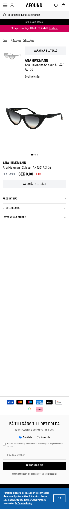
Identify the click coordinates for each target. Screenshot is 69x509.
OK (59, 498)
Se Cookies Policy (23, 503)
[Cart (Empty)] (63, 5)
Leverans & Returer (14, 217)
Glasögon (17, 40)
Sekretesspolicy (51, 474)
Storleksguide (11, 208)
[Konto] (12, 5)
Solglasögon (28, 40)
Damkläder (28, 437)
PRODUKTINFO (10, 198)
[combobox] (34, 15)
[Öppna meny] (5, 5)
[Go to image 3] (37, 154)
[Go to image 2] (35, 154)
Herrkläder (45, 437)
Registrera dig (34, 465)
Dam (5, 40)
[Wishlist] (56, 5)
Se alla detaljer (32, 76)
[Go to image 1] (32, 154)
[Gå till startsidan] (34, 5)
